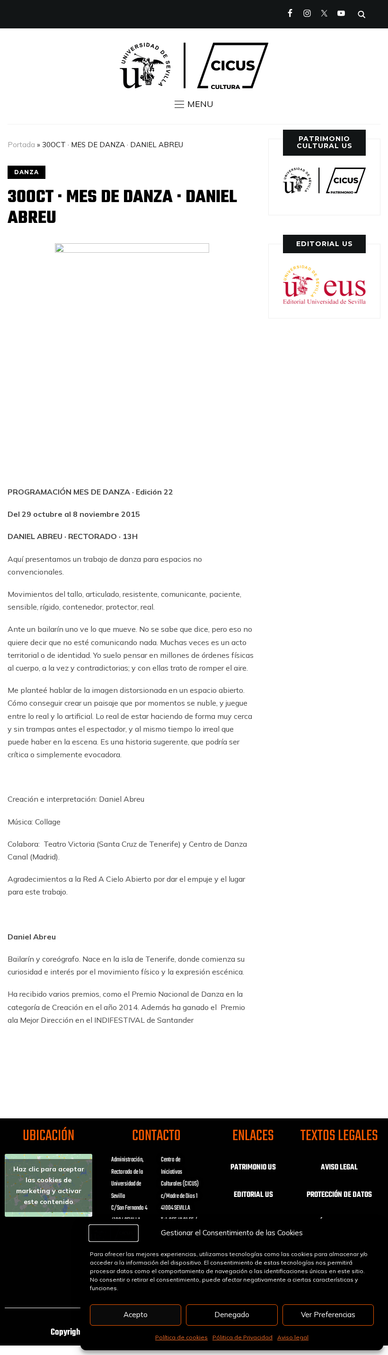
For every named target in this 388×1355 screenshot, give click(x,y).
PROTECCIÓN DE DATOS (339, 1195)
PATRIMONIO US (253, 1167)
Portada (21, 144)
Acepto (135, 1314)
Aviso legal (293, 1337)
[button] (194, 104)
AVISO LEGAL (339, 1167)
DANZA (26, 172)
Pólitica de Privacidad (242, 1337)
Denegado (231, 1314)
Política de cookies (181, 1337)
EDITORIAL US (253, 1195)
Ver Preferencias (328, 1314)
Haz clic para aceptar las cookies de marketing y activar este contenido (48, 1185)
